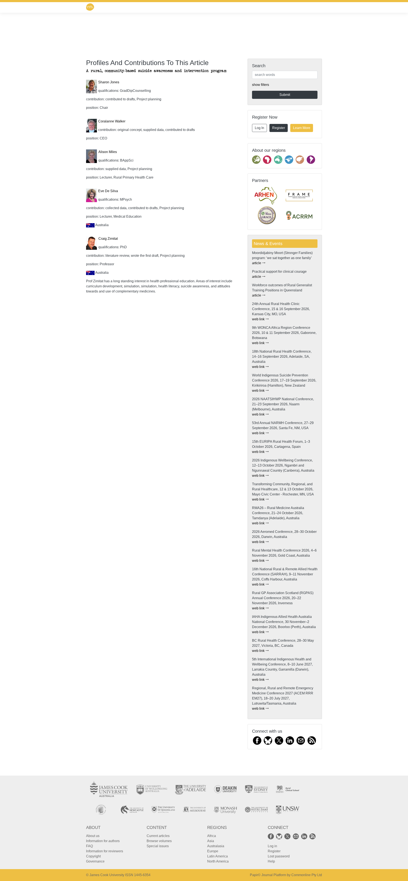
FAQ (89, 846)
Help (271, 861)
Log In (259, 128)
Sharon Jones (108, 82)
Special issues (158, 846)
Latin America (217, 856)
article (257, 263)
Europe (212, 851)
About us (92, 836)
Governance (95, 861)
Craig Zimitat (108, 238)
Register (278, 128)
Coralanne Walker (111, 121)
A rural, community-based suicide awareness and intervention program (156, 71)
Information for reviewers (104, 851)
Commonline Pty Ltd (306, 875)
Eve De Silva (108, 191)
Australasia (215, 846)
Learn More (301, 128)
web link (258, 319)
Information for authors (103, 841)
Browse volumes (159, 841)
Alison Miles (107, 152)
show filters (260, 85)
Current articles (158, 836)
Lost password (279, 856)
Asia (210, 841)
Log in (272, 846)
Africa (211, 836)
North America (218, 861)
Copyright (93, 856)
